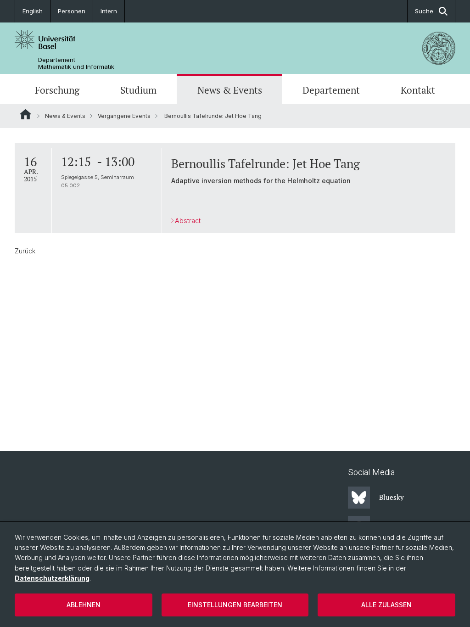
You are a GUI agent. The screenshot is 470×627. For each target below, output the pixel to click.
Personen (71, 11)
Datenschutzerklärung (52, 578)
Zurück (25, 251)
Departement (331, 90)
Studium (138, 90)
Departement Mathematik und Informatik (76, 63)
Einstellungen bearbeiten (235, 605)
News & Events (229, 90)
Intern (109, 11)
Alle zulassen (386, 605)
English (32, 11)
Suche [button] (424, 11)
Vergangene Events (124, 115)
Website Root (25, 114)
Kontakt (418, 90)
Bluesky (391, 497)
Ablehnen (84, 605)
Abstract (188, 220)
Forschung (57, 90)
